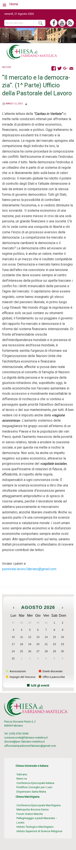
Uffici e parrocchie (53, 677)
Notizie (6, 67)
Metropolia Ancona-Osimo (32, 809)
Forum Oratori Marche (29, 813)
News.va (21, 778)
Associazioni (17, 671)
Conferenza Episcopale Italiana (35, 783)
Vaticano (21, 774)
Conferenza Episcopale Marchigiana (38, 805)
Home (13, 4)
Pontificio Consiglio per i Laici (34, 787)
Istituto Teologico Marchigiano (35, 826)
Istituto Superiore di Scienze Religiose (39, 831)
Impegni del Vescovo (22, 677)
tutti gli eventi (40, 685)
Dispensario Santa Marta (31, 791)
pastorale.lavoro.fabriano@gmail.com (29, 569)
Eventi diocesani (52, 671)
